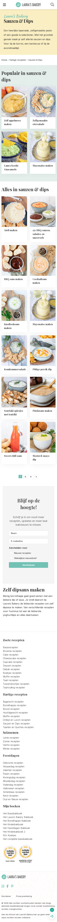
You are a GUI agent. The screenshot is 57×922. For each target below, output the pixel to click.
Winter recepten (11, 748)
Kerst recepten (10, 795)
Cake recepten (10, 654)
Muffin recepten (11, 676)
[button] (28, 553)
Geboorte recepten (13, 762)
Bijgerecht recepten (13, 701)
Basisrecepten (10, 647)
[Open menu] (4, 4)
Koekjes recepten (12, 672)
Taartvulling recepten (14, 687)
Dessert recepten (12, 665)
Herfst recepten (11, 745)
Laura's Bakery (28, 4)
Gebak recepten (11, 669)
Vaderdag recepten (13, 784)
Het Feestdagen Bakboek (16, 828)
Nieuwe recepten (22, 553)
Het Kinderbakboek (13, 824)
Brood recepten (11, 708)
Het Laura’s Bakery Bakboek (18, 817)
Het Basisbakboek (12, 813)
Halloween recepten (13, 788)
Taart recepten (10, 680)
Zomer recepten (11, 741)
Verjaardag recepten (13, 766)
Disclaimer (6, 896)
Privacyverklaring (24, 896)
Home (4, 60)
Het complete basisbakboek (17, 839)
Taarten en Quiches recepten (18, 727)
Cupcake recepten (12, 661)
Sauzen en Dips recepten (16, 723)
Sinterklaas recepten (14, 792)
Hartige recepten (18, 60)
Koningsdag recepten (14, 777)
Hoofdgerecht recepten (15, 712)
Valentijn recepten (12, 770)
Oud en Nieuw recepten (15, 799)
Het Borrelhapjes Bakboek (17, 820)
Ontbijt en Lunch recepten (17, 719)
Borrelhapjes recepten (14, 705)
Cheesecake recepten (14, 658)
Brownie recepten (12, 651)
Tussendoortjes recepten (16, 683)
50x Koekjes (9, 835)
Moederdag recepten (14, 781)
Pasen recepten (11, 773)
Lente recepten (11, 737)
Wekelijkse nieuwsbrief (25, 558)
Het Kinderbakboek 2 (14, 831)
